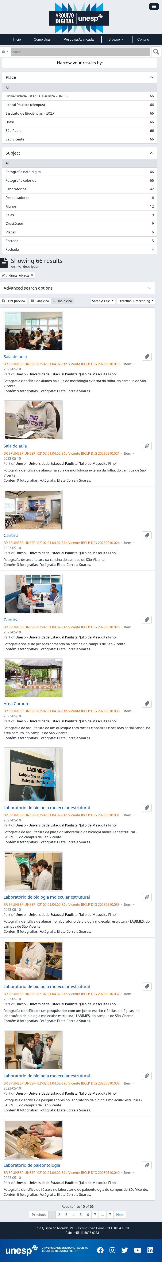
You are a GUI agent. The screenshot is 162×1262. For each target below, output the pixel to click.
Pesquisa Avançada (79, 39)
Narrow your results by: (80, 63)
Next (120, 1214)
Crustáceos (79, 224)
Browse (114, 39)
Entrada (79, 241)
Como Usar (42, 39)
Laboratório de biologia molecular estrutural (47, 807)
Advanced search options (28, 288)
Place (11, 77)
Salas (79, 216)
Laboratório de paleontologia (32, 1165)
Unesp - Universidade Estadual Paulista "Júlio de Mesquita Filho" (66, 374)
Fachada (79, 250)
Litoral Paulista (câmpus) (79, 105)
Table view (64, 301)
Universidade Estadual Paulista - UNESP (79, 97)
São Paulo (79, 131)
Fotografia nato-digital (79, 173)
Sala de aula (15, 356)
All (7, 87)
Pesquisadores (79, 198)
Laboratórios (79, 190)
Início (17, 39)
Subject (13, 153)
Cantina (11, 535)
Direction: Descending (135, 301)
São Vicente (79, 140)
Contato (143, 39)
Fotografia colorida (79, 181)
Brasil (79, 123)
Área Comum (17, 703)
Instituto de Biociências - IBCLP (79, 114)
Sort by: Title (101, 301)
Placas (79, 233)
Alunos (79, 207)
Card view (42, 301)
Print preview (15, 301)
